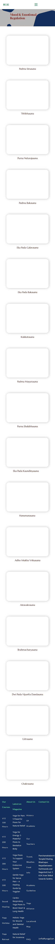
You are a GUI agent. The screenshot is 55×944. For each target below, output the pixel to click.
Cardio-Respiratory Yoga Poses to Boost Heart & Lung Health (19, 904)
